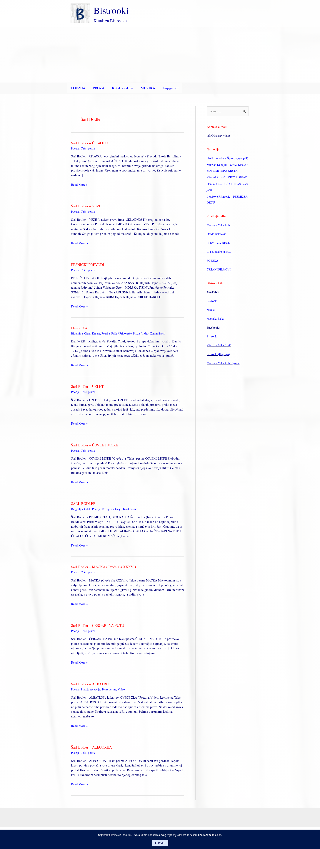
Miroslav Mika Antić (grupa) (223, 363)
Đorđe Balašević (216, 234)
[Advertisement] (160, 55)
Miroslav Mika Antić (219, 225)
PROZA (98, 87)
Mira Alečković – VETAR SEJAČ (227, 177)
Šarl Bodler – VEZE (86, 206)
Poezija (75, 148)
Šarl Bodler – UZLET (87, 386)
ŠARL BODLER (83, 503)
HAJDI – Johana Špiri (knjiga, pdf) (227, 158)
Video (145, 333)
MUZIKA (148, 87)
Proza (136, 333)
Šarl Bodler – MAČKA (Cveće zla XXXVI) (103, 566)
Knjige (96, 333)
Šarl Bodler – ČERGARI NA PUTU (97, 625)
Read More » (79, 184)
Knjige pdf (171, 87)
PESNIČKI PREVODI (87, 264)
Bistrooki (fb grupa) (218, 354)
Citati (87, 333)
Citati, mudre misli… (219, 251)
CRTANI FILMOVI (219, 269)
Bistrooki (111, 10)
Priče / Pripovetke (121, 333)
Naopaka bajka (215, 318)
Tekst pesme (88, 148)
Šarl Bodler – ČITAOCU (89, 142)
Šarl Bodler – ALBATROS (91, 683)
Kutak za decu (122, 87)
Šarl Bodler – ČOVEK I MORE (94, 445)
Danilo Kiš (79, 327)
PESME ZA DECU (218, 243)
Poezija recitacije (111, 509)
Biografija (77, 333)
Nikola (211, 310)
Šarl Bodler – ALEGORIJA (91, 747)
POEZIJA (78, 87)
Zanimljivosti (157, 333)
